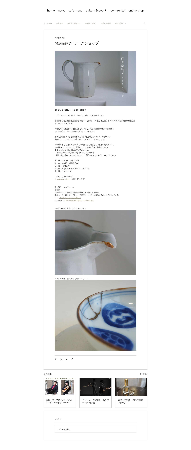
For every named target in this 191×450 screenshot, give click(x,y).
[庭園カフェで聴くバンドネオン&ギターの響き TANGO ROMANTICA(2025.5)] (60, 387)
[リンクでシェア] (72, 359)
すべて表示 (143, 374)
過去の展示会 (106, 23)
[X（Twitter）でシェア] (61, 359)
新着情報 (59, 23)
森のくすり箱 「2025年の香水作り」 (130, 401)
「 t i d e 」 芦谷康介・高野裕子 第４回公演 (95, 401)
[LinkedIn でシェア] (66, 359)
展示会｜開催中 (91, 23)
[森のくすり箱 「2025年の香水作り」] (131, 387)
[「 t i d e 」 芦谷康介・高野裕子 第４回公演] (96, 387)
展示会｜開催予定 (74, 23)
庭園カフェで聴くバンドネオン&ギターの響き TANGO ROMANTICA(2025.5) (59, 401)
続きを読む (119, 23)
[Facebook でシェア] (56, 359)
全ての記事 (48, 23)
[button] (145, 23)
